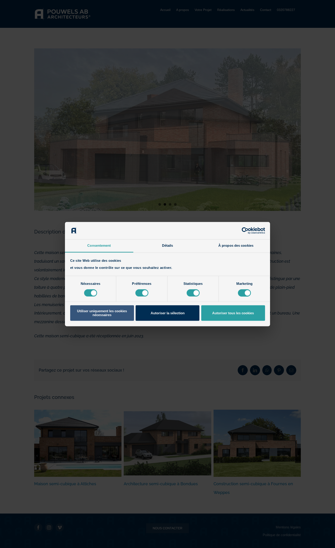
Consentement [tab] (99, 246)
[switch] (141, 292)
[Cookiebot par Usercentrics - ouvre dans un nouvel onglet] (245, 230)
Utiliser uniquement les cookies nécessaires (102, 313)
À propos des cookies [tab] (235, 246)
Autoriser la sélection (168, 313)
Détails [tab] (167, 246)
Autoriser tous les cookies (233, 313)
